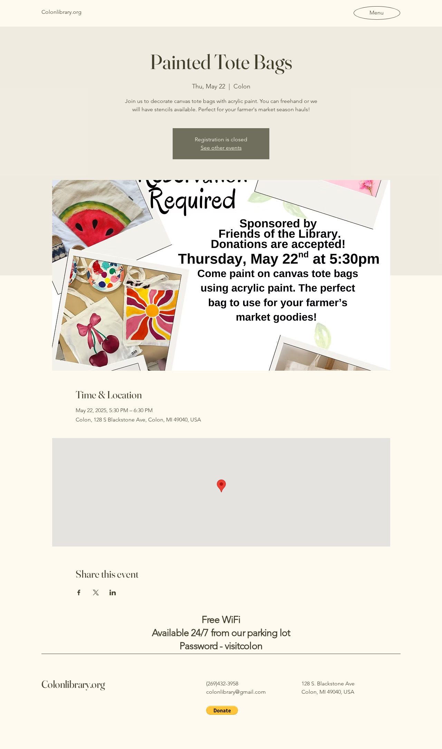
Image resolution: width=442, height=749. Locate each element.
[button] (222, 710)
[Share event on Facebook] (79, 592)
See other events (221, 147)
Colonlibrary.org (73, 684)
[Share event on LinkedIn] (112, 592)
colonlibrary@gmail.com (236, 692)
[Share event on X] (96, 592)
